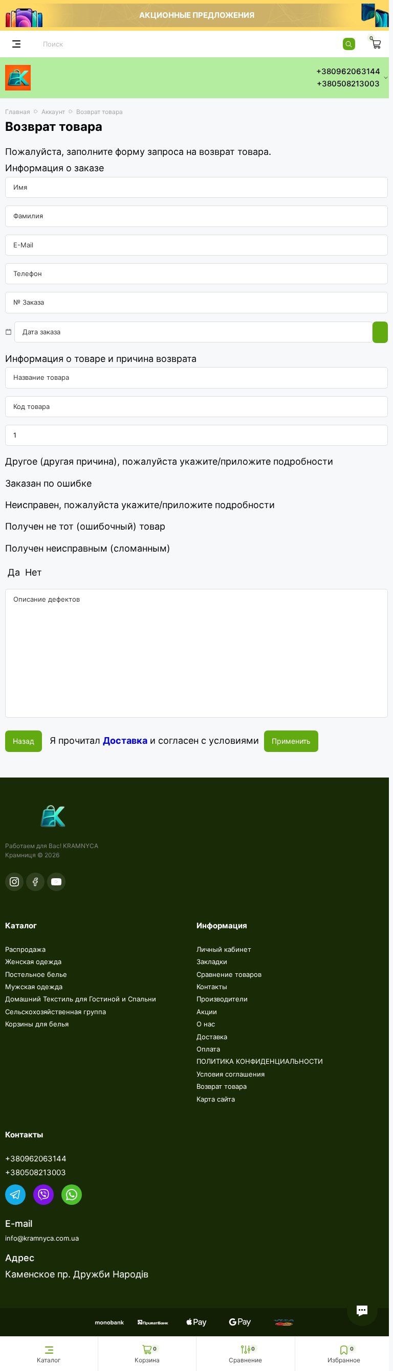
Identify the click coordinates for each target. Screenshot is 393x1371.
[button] (362, 1310)
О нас (205, 1024)
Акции (206, 1012)
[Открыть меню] (16, 44)
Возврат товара (221, 1086)
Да (12, 572)
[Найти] (349, 44)
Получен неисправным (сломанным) (87, 548)
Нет (32, 572)
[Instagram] (14, 882)
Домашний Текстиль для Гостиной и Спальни (80, 999)
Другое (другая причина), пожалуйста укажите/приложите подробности (169, 461)
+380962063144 (36, 1158)
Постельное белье (36, 974)
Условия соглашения (230, 1074)
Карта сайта (215, 1099)
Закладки (211, 961)
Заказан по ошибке (48, 483)
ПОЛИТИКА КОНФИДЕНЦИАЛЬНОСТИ (259, 1061)
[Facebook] (35, 882)
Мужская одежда (33, 986)
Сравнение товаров (228, 974)
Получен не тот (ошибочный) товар (85, 526)
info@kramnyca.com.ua (42, 1238)
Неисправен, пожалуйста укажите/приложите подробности (140, 504)
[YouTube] (56, 882)
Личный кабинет (223, 949)
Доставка (211, 1037)
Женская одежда (33, 961)
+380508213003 (35, 1172)
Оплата (208, 1049)
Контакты (211, 986)
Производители (222, 999)
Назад (23, 741)
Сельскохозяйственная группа (55, 1012)
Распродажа (25, 949)
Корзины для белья (37, 1024)
